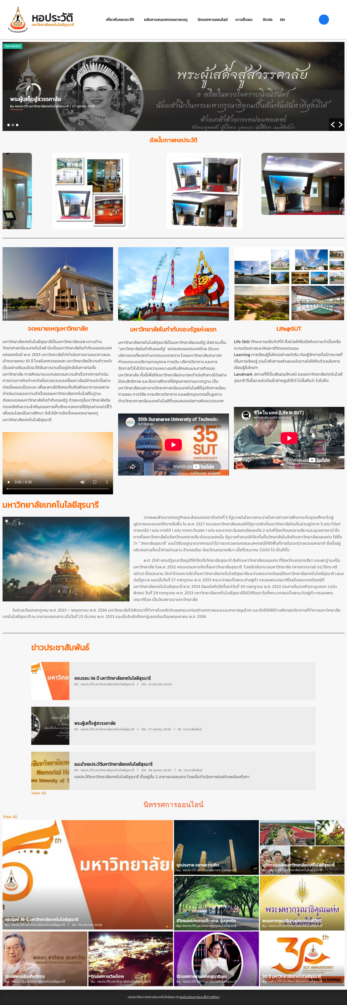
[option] (173, 86)
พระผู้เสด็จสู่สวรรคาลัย (95, 723)
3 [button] (17, 125)
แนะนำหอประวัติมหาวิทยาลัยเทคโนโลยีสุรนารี (59, 99)
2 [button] (12, 125)
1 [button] (8, 125)
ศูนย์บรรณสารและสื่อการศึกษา (199, 997)
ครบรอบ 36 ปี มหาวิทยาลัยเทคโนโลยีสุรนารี (112, 678)
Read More (21, 126)
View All (38, 793)
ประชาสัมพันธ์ (12, 46)
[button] (333, 124)
